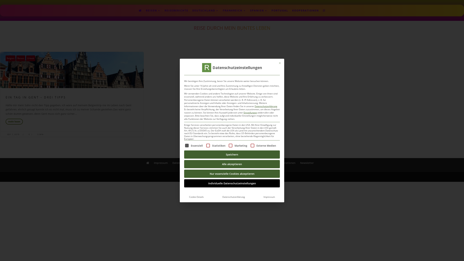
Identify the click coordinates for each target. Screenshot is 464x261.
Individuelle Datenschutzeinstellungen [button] (232, 183)
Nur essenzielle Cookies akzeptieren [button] (232, 173)
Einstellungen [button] (250, 112)
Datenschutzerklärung (266, 106)
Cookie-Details (196, 196)
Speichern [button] (232, 154)
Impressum (269, 196)
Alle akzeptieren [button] (232, 164)
